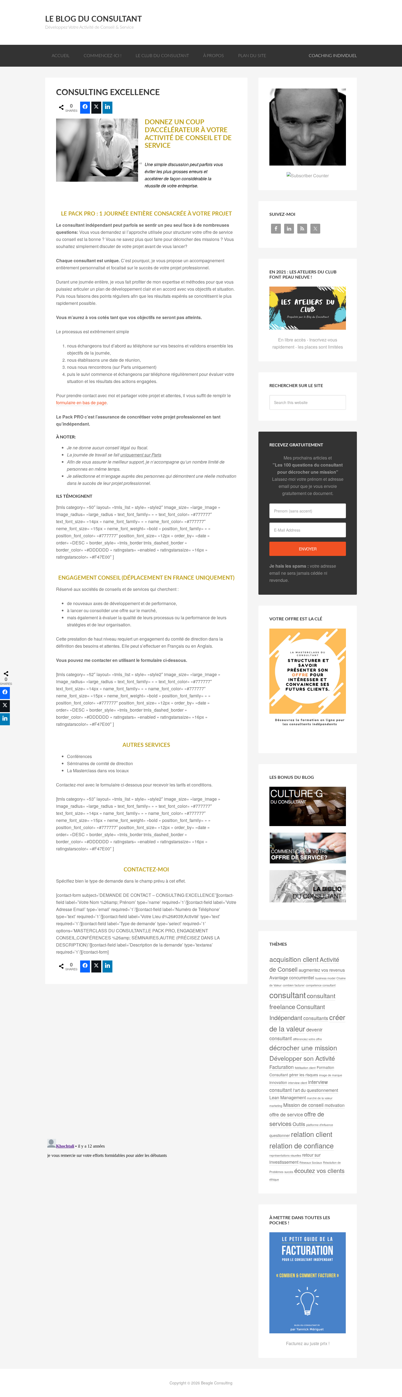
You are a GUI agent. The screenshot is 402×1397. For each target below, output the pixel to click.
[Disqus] (146, 1063)
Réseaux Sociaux (310, 1162)
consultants (315, 1018)
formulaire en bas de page (81, 402)
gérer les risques (303, 1074)
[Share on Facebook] (85, 108)
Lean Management (287, 1097)
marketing (275, 1106)
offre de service (286, 1114)
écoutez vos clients (319, 1170)
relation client (311, 1134)
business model (325, 978)
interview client (297, 1083)
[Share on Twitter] (96, 108)
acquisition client (294, 959)
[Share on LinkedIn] (107, 108)
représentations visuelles (285, 1155)
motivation (335, 1105)
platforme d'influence (319, 1125)
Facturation (281, 1066)
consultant (287, 994)
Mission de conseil (303, 1104)
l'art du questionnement (315, 1090)
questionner (279, 1135)
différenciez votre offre (307, 1039)
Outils (299, 1124)
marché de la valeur (320, 1098)
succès (288, 1172)
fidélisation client (305, 1068)
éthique (274, 1179)
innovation (278, 1082)
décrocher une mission (303, 1047)
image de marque (330, 1075)
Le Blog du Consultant (93, 19)
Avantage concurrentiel (291, 977)
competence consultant (321, 985)
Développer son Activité (302, 1058)
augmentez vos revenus (322, 970)
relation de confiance (301, 1145)
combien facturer (294, 985)
